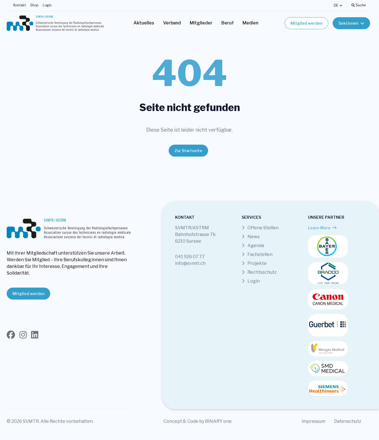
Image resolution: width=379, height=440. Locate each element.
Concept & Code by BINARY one (197, 421)
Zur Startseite (188, 150)
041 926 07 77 (190, 256)
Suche (360, 5)
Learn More (319, 227)
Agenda (255, 245)
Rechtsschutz (262, 272)
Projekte (257, 263)
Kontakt (19, 5)
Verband (172, 23)
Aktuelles (143, 23)
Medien (250, 23)
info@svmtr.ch (190, 263)
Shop (34, 5)
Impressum (313, 421)
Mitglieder (201, 23)
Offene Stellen (263, 227)
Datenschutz (347, 421)
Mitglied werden (306, 23)
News (253, 236)
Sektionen (348, 23)
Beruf (227, 23)
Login (47, 5)
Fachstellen (259, 254)
